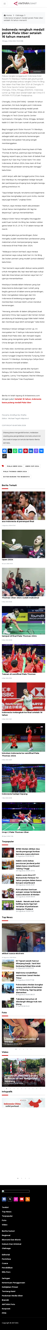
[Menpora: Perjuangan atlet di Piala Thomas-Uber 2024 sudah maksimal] (23, 582)
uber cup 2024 (32, 466)
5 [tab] (31, 1049)
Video (5, 1052)
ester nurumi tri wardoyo (16, 477)
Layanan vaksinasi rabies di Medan (21, 1040)
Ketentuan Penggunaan (13, 1283)
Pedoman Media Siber (12, 1296)
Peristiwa (6, 1259)
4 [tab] (27, 1049)
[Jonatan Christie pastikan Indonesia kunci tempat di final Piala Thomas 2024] (23, 620)
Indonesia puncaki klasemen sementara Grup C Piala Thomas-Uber (22, 830)
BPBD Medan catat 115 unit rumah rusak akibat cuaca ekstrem (22, 952)
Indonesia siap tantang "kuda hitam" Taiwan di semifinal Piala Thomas (20, 672)
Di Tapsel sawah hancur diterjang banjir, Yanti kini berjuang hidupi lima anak (28, 963)
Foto (4, 1012)
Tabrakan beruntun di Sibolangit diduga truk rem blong (29, 1001)
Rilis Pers (6, 1272)
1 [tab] (16, 1049)
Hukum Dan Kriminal (11, 1244)
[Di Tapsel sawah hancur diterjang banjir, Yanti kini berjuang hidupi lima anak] (8, 964)
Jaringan (6, 1278)
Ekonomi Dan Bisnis (11, 1240)
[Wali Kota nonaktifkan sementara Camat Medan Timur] (8, 976)
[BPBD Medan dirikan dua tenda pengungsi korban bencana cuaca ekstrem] (8, 852)
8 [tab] (33, 1088)
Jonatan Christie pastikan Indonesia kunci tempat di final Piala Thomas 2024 (23, 634)
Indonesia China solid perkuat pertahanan (23, 1169)
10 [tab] (40, 1088)
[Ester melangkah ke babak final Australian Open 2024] (23, 544)
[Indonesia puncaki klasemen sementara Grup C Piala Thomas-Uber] (23, 816)
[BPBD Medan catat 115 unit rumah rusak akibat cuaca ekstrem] (23, 937)
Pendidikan (7, 1268)
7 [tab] (29, 1088)
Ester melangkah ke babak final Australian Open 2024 (23, 558)
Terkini (5, 1207)
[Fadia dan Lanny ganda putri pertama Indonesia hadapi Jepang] (23, 778)
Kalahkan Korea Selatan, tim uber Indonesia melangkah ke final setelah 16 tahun (22, 712)
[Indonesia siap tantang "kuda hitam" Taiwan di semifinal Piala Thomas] (23, 658)
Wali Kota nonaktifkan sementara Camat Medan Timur (28, 975)
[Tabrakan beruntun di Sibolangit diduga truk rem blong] (8, 1002)
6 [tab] (25, 1088)
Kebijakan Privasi (10, 1287)
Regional (6, 1235)
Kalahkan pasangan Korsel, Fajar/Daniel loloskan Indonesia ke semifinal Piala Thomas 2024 (22, 753)
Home (9, 15)
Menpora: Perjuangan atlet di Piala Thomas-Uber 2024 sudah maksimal (20, 596)
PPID (4, 1313)
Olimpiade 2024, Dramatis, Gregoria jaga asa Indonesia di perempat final (22, 520)
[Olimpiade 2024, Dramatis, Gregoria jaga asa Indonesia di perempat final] (23, 505)
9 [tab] (36, 1088)
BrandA (5, 1300)
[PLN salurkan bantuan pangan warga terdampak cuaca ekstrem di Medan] (8, 893)
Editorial (6, 1255)
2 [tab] (20, 1049)
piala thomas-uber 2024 (15, 471)
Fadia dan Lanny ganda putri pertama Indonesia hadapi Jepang (21, 792)
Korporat (6, 1309)
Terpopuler (8, 841)
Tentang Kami (8, 1291)
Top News (7, 917)
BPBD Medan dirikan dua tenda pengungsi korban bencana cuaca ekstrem (28, 851)
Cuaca (5, 1263)
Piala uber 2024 (14, 466)
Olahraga (19, 15)
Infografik (7, 1091)
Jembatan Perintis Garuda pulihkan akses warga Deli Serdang (21, 1078)
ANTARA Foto (8, 1304)
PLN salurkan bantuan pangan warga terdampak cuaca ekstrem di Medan (28, 892)
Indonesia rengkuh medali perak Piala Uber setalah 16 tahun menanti (23, 19)
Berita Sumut (8, 1231)
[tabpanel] (23, 1033)
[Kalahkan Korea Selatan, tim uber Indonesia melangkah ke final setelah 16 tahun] (23, 696)
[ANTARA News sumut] (26, 3)
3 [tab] (23, 1049)
